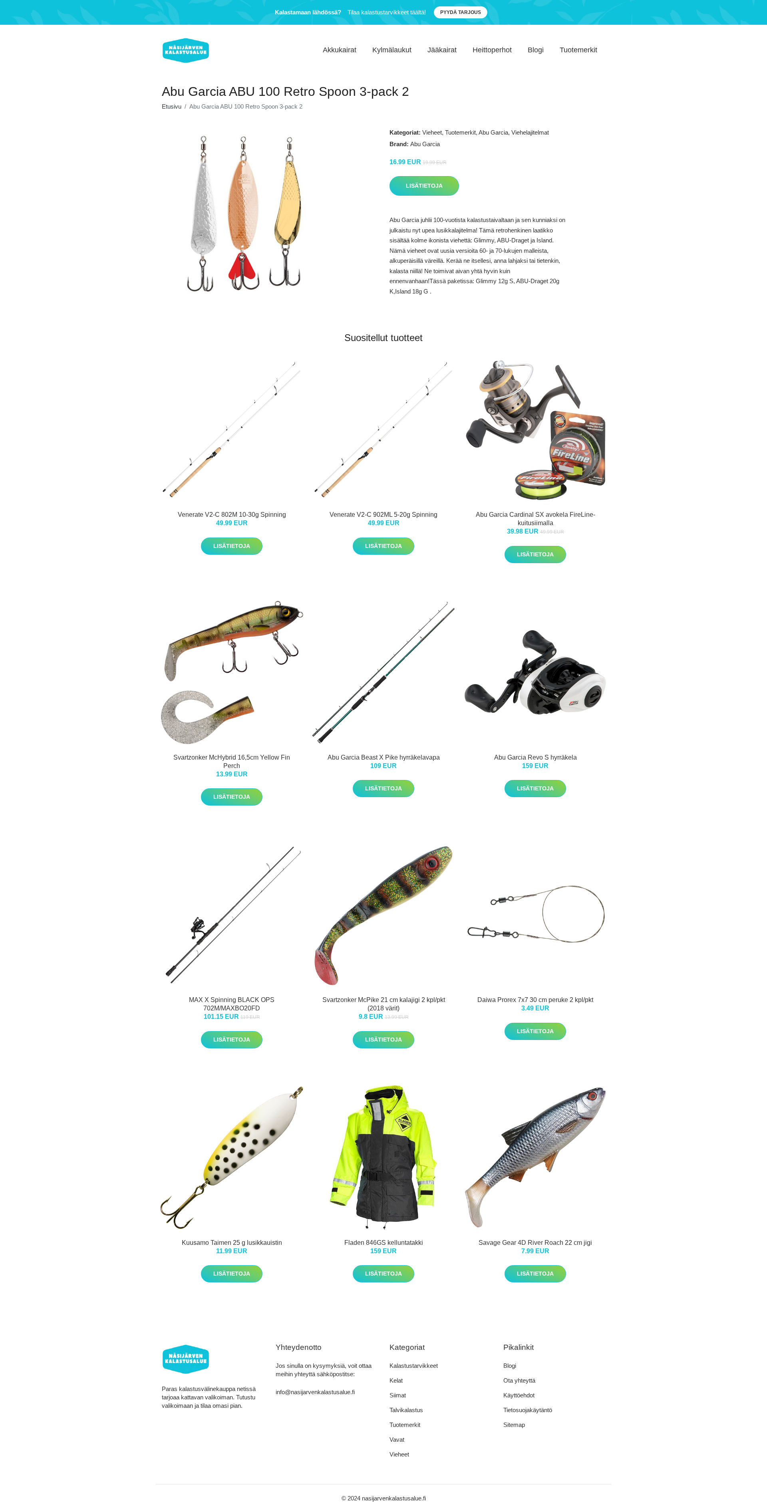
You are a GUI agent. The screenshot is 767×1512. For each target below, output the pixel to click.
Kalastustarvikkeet (413, 1365)
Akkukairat (339, 50)
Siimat (397, 1395)
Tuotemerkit (578, 50)
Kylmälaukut (391, 50)
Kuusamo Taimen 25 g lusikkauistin (232, 1242)
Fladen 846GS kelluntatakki (383, 1242)
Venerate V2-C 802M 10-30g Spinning (232, 514)
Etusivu (171, 106)
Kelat (396, 1380)
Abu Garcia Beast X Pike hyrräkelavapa (384, 757)
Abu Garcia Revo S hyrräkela (535, 757)
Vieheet (432, 132)
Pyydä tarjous (460, 12)
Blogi (536, 50)
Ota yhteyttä (519, 1380)
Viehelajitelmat (530, 132)
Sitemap (514, 1424)
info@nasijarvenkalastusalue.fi (315, 1392)
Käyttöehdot (519, 1395)
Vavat (396, 1439)
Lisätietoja (424, 186)
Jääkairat (442, 50)
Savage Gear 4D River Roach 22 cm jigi (535, 1242)
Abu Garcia (493, 132)
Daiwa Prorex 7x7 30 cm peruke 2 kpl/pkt (535, 999)
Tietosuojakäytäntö (527, 1410)
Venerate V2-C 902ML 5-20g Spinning (383, 514)
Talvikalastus (406, 1410)
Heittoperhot (492, 50)
